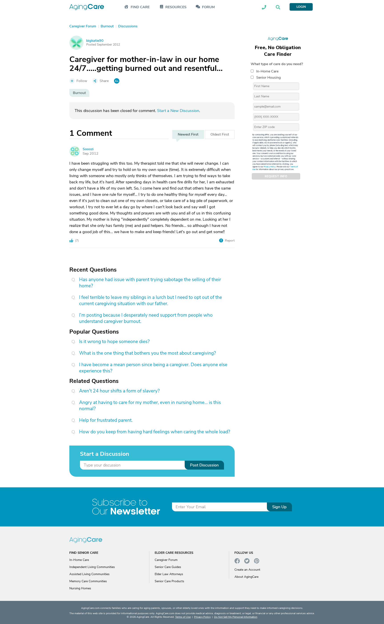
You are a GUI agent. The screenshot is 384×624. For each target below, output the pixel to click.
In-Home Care (267, 71)
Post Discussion (204, 465)
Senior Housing (268, 77)
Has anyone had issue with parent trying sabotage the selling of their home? (150, 282)
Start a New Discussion (178, 110)
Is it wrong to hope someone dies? (114, 341)
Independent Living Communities (92, 567)
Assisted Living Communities (89, 574)
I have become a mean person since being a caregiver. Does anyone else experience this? (153, 368)
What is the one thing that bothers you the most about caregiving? (147, 353)
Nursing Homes (80, 588)
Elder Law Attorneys (169, 574)
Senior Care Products (169, 581)
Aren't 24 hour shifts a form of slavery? (119, 391)
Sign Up (279, 507)
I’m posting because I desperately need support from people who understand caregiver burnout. (146, 318)
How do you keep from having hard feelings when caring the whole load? (154, 432)
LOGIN (301, 7)
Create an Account (247, 570)
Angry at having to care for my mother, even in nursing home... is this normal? (150, 405)
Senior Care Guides (168, 567)
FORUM (208, 7)
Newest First (188, 134)
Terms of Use (183, 617)
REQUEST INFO (276, 176)
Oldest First (219, 134)
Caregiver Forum (166, 560)
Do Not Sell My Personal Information (235, 617)
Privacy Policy (270, 167)
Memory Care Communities (88, 581)
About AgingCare (246, 577)
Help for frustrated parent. (106, 420)
